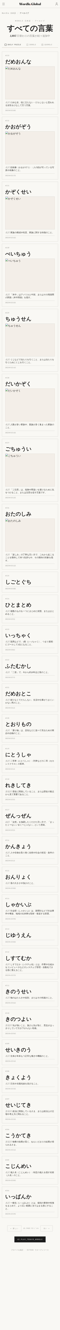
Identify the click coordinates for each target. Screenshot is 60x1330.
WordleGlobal (30, 4)
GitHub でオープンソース (38, 1250)
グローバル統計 (17, 1250)
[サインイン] (56, 4)
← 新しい (14, 1228)
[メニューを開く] (3, 4)
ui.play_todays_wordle (30, 1239)
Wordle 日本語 (9, 13)
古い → (47, 1228)
